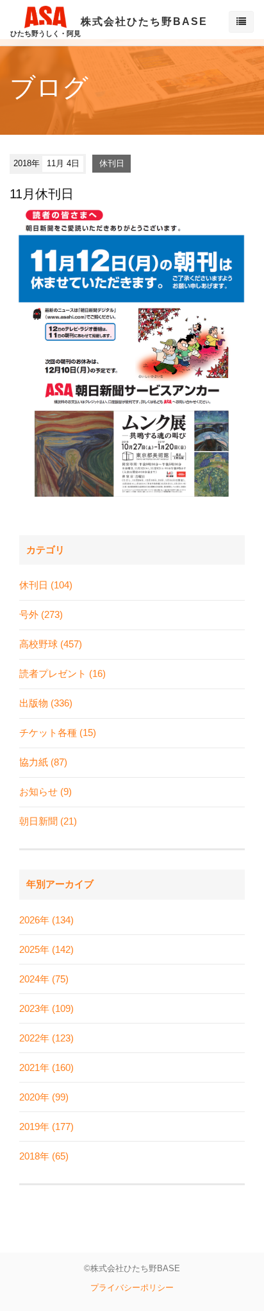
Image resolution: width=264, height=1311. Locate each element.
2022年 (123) (46, 1038)
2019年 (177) (46, 1126)
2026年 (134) (46, 919)
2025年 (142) (46, 949)
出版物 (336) (45, 703)
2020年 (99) (44, 1097)
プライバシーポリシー (132, 1287)
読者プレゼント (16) (62, 673)
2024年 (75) (44, 978)
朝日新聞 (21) (48, 821)
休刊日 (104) (45, 584)
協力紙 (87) (43, 762)
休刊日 (111, 163)
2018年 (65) (44, 1156)
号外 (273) (41, 614)
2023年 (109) (46, 1008)
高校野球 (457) (50, 643)
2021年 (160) (46, 1067)
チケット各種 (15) (57, 732)
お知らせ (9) (45, 791)
